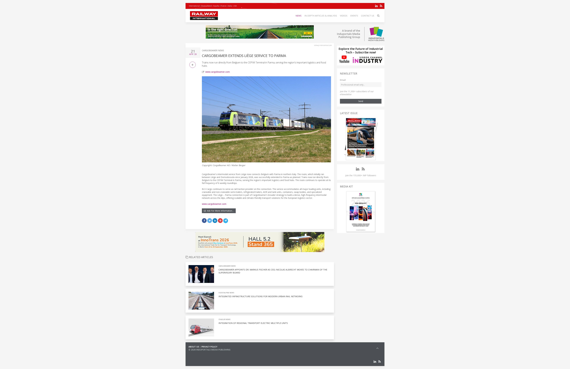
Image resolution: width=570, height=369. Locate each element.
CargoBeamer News (213, 50)
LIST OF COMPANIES (199, 352)
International (194, 6)
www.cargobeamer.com (217, 71)
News (298, 15)
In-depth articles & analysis (320, 15)
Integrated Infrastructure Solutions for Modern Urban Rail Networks (260, 296)
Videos (343, 15)
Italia (230, 6)
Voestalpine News (226, 293)
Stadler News (224, 319)
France (223, 6)
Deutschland (206, 6)
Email (343, 80)
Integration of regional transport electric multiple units (253, 323)
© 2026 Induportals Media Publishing (209, 349)
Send (360, 101)
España (216, 6)
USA (235, 6)
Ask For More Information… (220, 210)
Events (354, 15)
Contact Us (367, 15)
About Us (194, 346)
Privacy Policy (209, 346)
